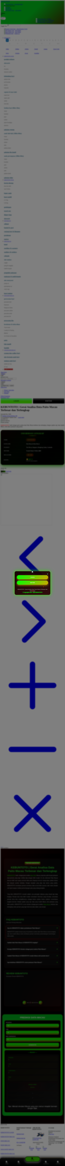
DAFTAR (32, 582)
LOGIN (32, 577)
